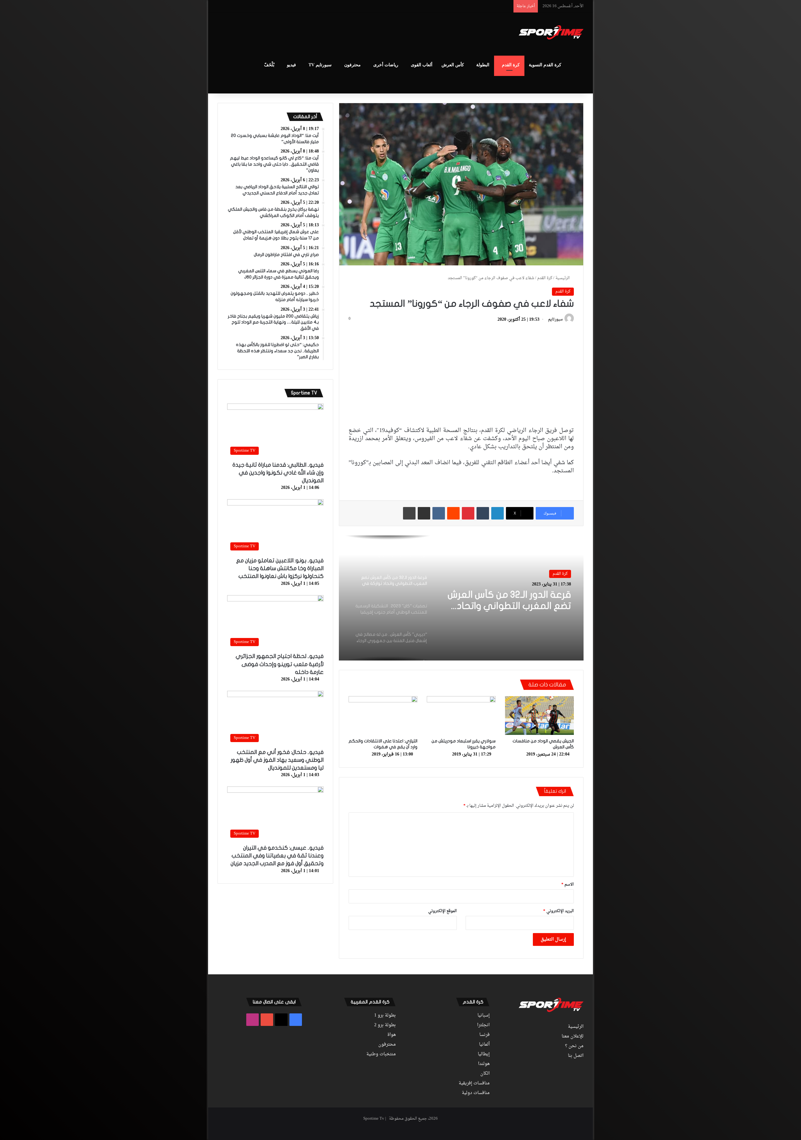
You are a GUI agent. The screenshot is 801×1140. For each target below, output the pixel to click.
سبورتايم (555, 319)
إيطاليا (484, 1054)
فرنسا (484, 1035)
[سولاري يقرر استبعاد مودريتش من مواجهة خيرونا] (461, 715)
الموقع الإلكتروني (442, 911)
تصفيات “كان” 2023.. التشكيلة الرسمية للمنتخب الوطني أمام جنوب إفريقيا (509, 601)
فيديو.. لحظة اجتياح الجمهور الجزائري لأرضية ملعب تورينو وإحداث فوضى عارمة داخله (280, 664)
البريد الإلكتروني (558, 911)
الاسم (567, 884)
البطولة (482, 65)
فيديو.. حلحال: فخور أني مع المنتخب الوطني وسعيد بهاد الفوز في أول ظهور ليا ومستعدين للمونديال (277, 760)
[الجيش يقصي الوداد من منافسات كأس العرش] (539, 715)
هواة (391, 1035)
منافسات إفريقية (474, 1083)
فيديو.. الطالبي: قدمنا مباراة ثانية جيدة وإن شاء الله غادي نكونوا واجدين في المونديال (278, 473)
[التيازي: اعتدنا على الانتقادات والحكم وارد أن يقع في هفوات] (383, 715)
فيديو (291, 65)
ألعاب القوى (421, 65)
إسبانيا (483, 1016)
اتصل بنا (576, 1056)
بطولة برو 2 (385, 1025)
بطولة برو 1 (385, 1016)
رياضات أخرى (385, 65)
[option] (461, 597)
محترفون (352, 65)
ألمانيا (484, 1045)
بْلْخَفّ (269, 65)
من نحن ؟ (574, 1046)
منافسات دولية (476, 1093)
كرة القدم (511, 65)
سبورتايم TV (320, 65)
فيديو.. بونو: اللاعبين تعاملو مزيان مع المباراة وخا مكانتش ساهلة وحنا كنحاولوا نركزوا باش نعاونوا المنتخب (280, 568)
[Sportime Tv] (551, 32)
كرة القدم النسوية (545, 65)
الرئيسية (563, 278)
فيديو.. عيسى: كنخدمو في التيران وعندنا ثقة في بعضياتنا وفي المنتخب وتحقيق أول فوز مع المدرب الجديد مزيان (277, 855)
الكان (485, 1074)
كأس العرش (452, 65)
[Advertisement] (338, 33)
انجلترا (483, 1025)
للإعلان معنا (573, 1036)
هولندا (484, 1064)
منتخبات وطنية (381, 1054)
